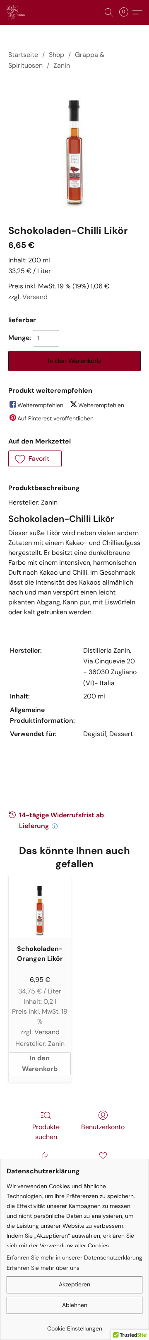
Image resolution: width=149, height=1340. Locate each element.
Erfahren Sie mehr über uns (43, 1268)
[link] (74, 1325)
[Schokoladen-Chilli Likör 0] (75, 146)
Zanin (61, 65)
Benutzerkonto (103, 1127)
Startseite (23, 54)
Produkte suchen (46, 1132)
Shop (56, 54)
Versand (35, 297)
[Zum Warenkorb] (126, 12)
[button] (16, 12)
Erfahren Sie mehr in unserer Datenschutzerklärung (74, 1257)
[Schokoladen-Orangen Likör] (40, 907)
